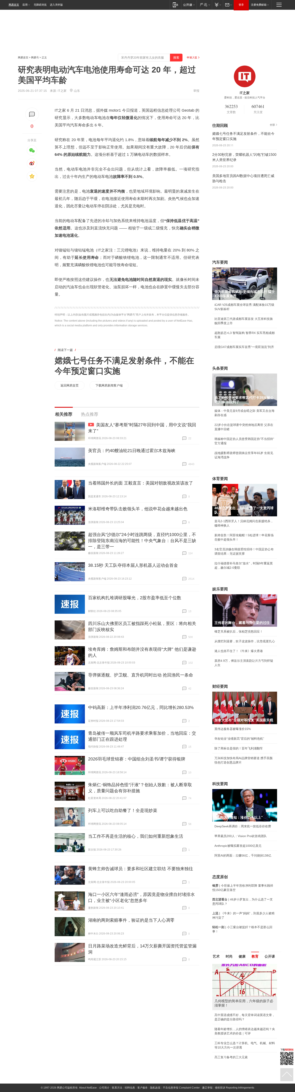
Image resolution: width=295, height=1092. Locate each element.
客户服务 (142, 1035)
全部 (272, 124)
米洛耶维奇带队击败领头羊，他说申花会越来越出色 (137, 508)
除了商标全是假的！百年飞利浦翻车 (238, 748)
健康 (242, 956)
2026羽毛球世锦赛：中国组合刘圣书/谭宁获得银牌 (136, 759)
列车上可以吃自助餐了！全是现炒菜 (122, 810)
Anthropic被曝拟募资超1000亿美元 (238, 845)
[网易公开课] (189, 4)
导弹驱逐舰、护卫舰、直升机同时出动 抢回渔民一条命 (140, 675)
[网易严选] (204, 4)
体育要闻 (220, 479)
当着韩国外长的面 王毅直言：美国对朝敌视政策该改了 (140, 483)
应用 (25, 4)
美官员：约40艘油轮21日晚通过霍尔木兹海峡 (131, 450)
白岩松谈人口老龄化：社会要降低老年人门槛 (244, 975)
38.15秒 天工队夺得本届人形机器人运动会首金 (133, 565)
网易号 (35, 57)
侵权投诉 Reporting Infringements (234, 1035)
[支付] (217, 4)
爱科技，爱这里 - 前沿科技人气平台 (244, 97)
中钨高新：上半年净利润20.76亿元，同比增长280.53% (141, 707)
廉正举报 (207, 1035)
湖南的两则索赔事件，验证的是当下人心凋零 (131, 920)
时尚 (229, 956)
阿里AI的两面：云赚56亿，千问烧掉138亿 (242, 855)
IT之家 (62, 90)
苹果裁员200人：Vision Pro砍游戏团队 (240, 836)
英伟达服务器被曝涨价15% (232, 729)
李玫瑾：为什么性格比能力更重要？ (238, 965)
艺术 (216, 956)
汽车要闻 (220, 262)
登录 (241, 4)
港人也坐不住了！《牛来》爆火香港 (238, 651)
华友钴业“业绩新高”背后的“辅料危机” (239, 738)
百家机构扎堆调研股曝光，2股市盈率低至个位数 (134, 597)
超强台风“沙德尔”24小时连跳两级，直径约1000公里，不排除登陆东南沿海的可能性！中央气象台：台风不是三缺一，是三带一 (142, 540)
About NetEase (88, 1035)
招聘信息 (130, 1035)
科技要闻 (220, 784)
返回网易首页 (69, 385)
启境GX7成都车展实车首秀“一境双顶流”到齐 (244, 347)
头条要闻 (220, 368)
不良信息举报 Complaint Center (181, 1035)
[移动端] (175, 4)
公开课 (270, 956)
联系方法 (117, 1035)
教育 (255, 956)
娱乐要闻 (220, 589)
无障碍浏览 (40, 4)
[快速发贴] (32, 114)
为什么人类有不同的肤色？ (232, 985)
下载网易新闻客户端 (109, 385)
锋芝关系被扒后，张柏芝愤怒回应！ (238, 631)
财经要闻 (220, 686)
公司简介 (104, 1035)
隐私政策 (155, 1035)
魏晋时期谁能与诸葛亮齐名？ (234, 995)
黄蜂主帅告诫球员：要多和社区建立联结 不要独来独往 (140, 868)
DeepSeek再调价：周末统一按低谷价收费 (242, 826)
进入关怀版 (56, 4)
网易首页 (14, 4)
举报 (196, 90)
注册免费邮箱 (258, 4)
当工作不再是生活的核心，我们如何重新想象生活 (135, 836)
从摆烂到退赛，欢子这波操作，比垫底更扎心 (244, 641)
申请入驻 (192, 57)
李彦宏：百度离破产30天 (231, 1004)
